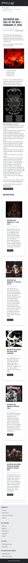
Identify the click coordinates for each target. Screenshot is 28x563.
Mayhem (4, 528)
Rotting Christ (5, 531)
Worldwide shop (6, 553)
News (7, 7)
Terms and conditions (7, 515)
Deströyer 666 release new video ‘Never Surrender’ (14, 351)
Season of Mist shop (17, 181)
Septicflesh (4, 533)
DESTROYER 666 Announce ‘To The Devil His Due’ (14, 282)
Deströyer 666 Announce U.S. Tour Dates (13, 222)
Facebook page (7, 185)
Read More (10, 250)
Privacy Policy (5, 513)
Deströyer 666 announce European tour (13, 406)
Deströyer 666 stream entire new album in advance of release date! (14, 467)
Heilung (4, 526)
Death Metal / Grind (7, 544)
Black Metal (5, 546)
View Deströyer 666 (8, 188)
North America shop (7, 556)
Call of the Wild (19, 30)
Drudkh (4, 536)
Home (3, 7)
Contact (4, 510)
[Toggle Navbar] (25, 3)
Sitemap (4, 518)
